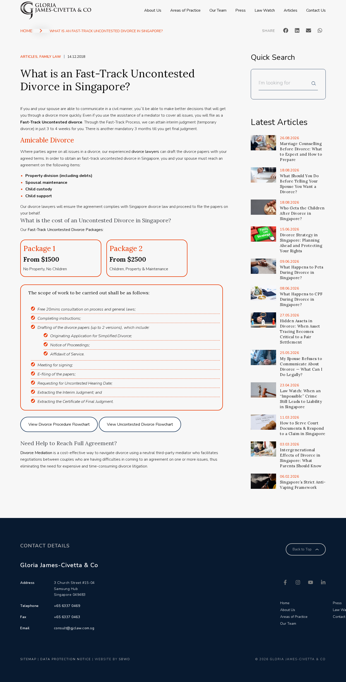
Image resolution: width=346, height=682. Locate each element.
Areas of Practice (185, 10)
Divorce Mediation (36, 453)
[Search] (315, 84)
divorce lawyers (145, 151)
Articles (290, 10)
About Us (152, 10)
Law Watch (265, 10)
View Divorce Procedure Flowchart (59, 424)
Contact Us (316, 10)
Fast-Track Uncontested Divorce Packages (65, 229)
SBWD (124, 659)
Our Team (217, 10)
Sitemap (28, 659)
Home (26, 31)
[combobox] (285, 84)
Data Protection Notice (65, 659)
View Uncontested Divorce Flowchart (140, 424)
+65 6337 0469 (67, 605)
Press (240, 10)
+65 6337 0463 (67, 617)
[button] (286, 30)
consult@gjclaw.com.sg (74, 628)
